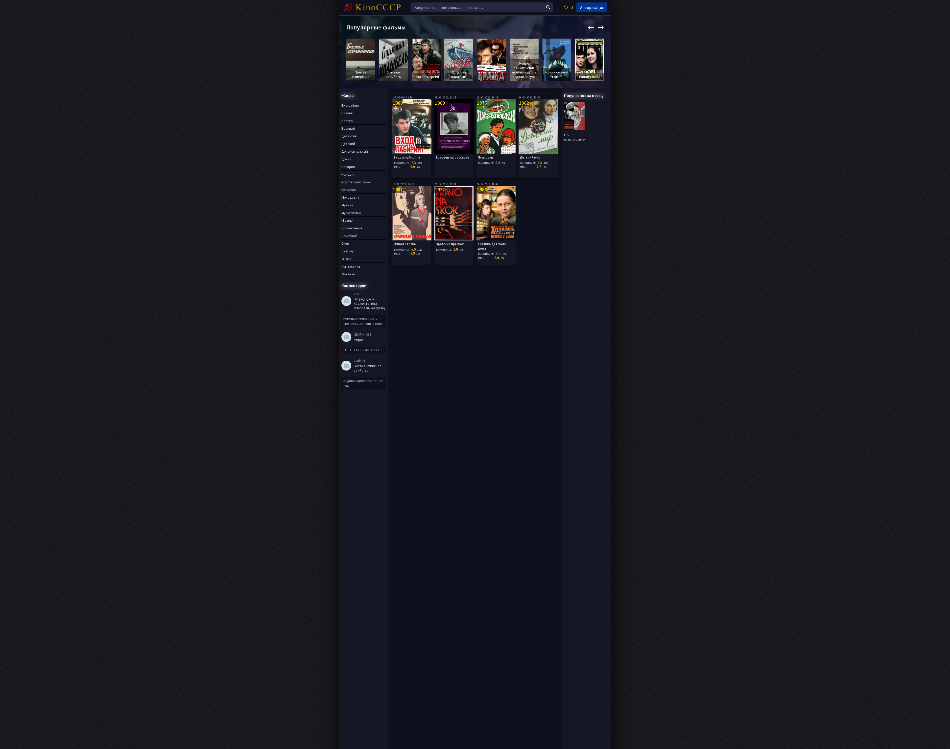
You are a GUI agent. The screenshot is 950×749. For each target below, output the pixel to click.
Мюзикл (347, 220)
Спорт (346, 243)
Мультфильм (351, 213)
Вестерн (348, 120)
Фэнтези (348, 274)
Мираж (359, 339)
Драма (346, 159)
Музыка (347, 205)
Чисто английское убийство (367, 368)
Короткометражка (355, 182)
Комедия (348, 174)
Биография (350, 105)
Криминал (348, 189)
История (348, 166)
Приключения (351, 228)
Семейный (349, 236)
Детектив (349, 136)
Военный (348, 128)
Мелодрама (350, 197)
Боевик (347, 113)
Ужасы (346, 259)
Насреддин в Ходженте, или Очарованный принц (369, 303)
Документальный (354, 151)
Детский (348, 143)
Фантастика (350, 266)
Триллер (347, 251)
